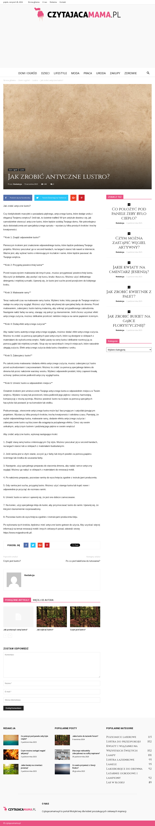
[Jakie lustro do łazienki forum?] (62, 740)
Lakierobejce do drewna (124, 769)
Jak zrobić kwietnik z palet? (129, 294)
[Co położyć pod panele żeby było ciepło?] (10, 740)
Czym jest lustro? (12, 561)
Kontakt (63, 2)
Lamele (111, 764)
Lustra (22, 170)
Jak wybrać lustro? (45, 630)
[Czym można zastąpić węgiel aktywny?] (10, 754)
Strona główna (34, 2)
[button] (148, 73)
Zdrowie (130, 73)
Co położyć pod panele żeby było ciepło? (129, 214)
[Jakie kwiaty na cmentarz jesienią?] (10, 769)
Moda (75, 73)
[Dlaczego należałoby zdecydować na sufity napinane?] (62, 754)
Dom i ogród (27, 73)
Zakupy (115, 73)
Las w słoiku (115, 782)
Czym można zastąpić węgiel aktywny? (129, 243)
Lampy (110, 755)
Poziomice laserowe (121, 737)
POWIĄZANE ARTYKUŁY (17, 600)
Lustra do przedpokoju (123, 741)
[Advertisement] (77, 47)
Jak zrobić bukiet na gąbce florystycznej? (129, 321)
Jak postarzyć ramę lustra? (15, 630)
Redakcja (17, 184)
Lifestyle (60, 73)
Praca (88, 73)
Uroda (101, 73)
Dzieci (45, 73)
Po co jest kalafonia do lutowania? (83, 561)
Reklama (53, 2)
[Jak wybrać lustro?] (52, 616)
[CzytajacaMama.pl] (77, 14)
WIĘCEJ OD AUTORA (43, 600)
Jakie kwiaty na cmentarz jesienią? (129, 270)
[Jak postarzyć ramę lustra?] (18, 616)
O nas (44, 2)
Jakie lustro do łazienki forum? (85, 736)
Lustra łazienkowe (120, 760)
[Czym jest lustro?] (85, 616)
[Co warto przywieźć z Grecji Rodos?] (62, 769)
